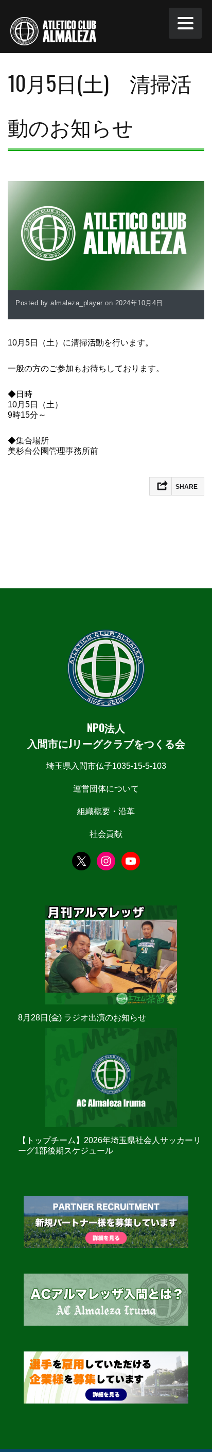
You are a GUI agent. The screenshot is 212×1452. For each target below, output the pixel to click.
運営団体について (106, 788)
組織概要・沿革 (106, 811)
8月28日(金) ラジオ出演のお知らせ (82, 1017)
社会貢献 (106, 834)
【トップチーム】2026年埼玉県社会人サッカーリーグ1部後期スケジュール (109, 1145)
